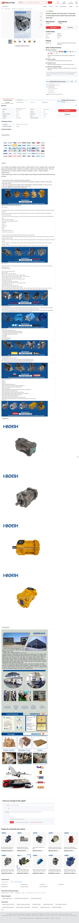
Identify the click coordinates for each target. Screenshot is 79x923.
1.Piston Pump (4, 884)
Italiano (33, 915)
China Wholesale (34, 914)
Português (19, 915)
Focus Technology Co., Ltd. (31, 918)
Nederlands (42, 915)
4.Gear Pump (61, 884)
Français (23, 915)
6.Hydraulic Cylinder (24, 886)
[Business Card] (76, 105)
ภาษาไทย (59, 915)
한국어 (49, 915)
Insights (70, 914)
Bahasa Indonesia (74, 915)
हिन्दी (56, 915)
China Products (15, 914)
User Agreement (46, 918)
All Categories (5, 6)
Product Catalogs (18, 881)
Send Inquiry (53, 27)
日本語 (53, 915)
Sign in (76, 3)
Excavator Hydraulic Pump (36, 898)
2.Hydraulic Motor (23, 884)
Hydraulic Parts (14, 8)
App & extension (63, 6)
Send (12, 822)
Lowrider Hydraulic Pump (7, 898)
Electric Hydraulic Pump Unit (61, 904)
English (10, 915)
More (2, 909)
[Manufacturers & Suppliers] (8, 2)
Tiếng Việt (67, 915)
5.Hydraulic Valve (4, 886)
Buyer (51, 6)
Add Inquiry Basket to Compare (22, 45)
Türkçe (64, 915)
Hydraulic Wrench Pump (44, 907)
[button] (51, 102)
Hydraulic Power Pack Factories (8, 904)
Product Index (61, 914)
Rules (77, 6)
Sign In (47, 94)
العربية (46, 915)
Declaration (52, 918)
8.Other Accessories (43, 886)
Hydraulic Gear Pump (28, 8)
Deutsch (37, 915)
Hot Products (9, 914)
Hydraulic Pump (21, 8)
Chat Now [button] (71, 27)
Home (2, 8)
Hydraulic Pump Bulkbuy (56, 907)
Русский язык (28, 915)
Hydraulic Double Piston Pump (8, 907)
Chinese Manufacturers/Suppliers (24, 914)
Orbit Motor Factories (36, 904)
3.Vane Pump (42, 884)
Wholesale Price (41, 914)
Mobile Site (66, 914)
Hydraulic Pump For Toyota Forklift (23, 907)
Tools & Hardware (7, 8)
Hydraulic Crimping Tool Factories (23, 904)
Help (56, 6)
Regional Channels (54, 914)
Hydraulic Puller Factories (48, 904)
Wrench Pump (35, 907)
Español (14, 915)
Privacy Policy (57, 918)
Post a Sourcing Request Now (36, 822)
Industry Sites (47, 914)
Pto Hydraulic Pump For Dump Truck (21, 898)
